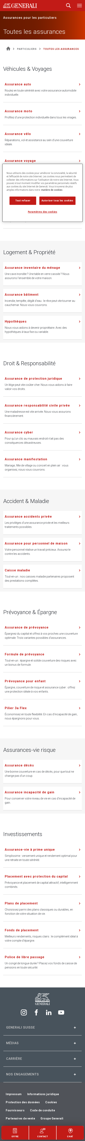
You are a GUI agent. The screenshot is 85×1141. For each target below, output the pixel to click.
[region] (42, 192)
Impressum (14, 1094)
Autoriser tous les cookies (57, 200)
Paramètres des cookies (42, 211)
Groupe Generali (52, 1118)
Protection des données (23, 1102)
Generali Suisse (20, 1027)
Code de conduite (42, 1110)
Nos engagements (22, 1074)
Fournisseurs (15, 1110)
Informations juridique (43, 1094)
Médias (12, 1043)
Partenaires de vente (20, 1118)
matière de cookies (51, 190)
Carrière (14, 1059)
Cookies (51, 1102)
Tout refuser (22, 200)
